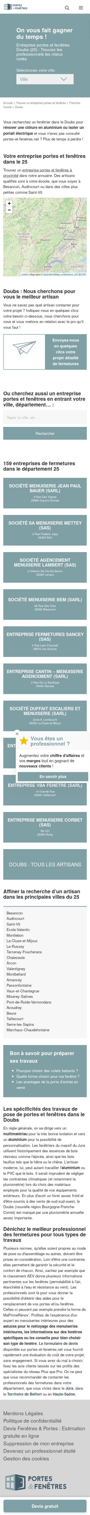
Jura (69, 1388)
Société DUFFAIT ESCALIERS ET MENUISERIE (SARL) (45, 710)
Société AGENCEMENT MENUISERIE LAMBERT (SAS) (45, 562)
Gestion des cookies (26, 1458)
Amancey (14, 979)
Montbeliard (16, 974)
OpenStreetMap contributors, (58, 274)
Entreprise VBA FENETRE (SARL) (45, 785)
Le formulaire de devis (58, 1343)
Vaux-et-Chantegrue (23, 990)
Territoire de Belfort (24, 1394)
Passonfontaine (19, 985)
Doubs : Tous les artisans (45, 864)
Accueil (8, 103)
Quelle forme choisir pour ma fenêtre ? (47, 1076)
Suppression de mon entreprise (38, 1443)
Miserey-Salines (20, 996)
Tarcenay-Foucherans (24, 951)
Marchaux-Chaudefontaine (28, 1029)
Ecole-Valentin (18, 929)
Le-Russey (15, 946)
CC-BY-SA (80, 274)
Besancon (15, 913)
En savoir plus (53, 776)
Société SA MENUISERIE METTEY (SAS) (45, 525)
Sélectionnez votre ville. (35, 70)
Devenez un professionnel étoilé (39, 1450)
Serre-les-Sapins (20, 1024)
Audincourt (15, 918)
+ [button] (9, 203)
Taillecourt (15, 1018)
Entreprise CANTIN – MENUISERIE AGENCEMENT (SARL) (45, 673)
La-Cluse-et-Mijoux (22, 940)
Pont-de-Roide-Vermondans (29, 1002)
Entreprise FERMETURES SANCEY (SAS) (45, 636)
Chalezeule (16, 957)
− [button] (9, 210)
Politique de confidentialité (32, 1420)
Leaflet (24, 274)
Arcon (11, 963)
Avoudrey (14, 1007)
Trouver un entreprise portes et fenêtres (41, 103)
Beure (11, 1013)
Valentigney (16, 968)
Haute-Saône (64, 1394)
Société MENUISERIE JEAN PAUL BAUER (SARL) (45, 488)
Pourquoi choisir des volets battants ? (47, 1070)
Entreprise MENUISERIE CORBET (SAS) (45, 822)
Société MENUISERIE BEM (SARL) (45, 599)
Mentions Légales (23, 1413)
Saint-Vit (13, 924)
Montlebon (15, 935)
